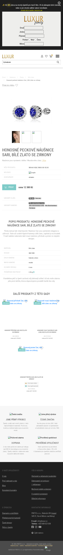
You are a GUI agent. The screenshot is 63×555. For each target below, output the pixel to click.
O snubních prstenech (39, 494)
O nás (4, 476)
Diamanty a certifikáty (10, 513)
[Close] (59, 3)
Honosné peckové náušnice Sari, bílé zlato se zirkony (23, 80)
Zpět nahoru (38, 532)
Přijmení (22, 36)
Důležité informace (39, 498)
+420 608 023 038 (44, 523)
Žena (38, 39)
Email (22, 27)
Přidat (11, 187)
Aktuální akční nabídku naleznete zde (31, 10)
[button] (33, 272)
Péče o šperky (7, 527)
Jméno (22, 32)
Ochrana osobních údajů (45, 546)
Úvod (3, 77)
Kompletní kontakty (9, 490)
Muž (32, 39)
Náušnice (13, 77)
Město (22, 43)
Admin (22, 546)
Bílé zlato (31, 77)
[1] (58, 62)
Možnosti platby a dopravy (41, 489)
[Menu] (57, 56)
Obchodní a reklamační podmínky (44, 476)
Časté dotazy (7, 522)
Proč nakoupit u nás (9, 480)
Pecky (22, 77)
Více (44, 160)
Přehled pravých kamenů (11, 517)
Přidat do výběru (8, 85)
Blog (4, 485)
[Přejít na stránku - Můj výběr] (47, 56)
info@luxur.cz (42, 521)
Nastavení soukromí (31, 546)
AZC (17, 546)
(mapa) (53, 513)
